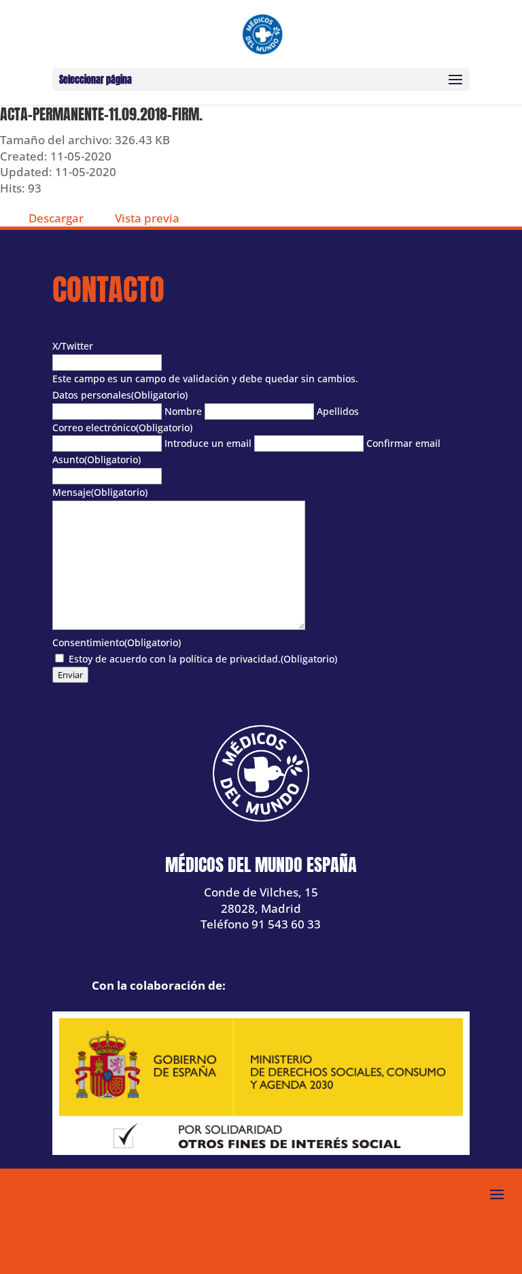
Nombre (183, 411)
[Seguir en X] (405, 1251)
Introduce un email (207, 443)
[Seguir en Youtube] (436, 1251)
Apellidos (338, 411)
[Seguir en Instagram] (468, 1251)
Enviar (70, 675)
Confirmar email (403, 443)
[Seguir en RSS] (499, 1251)
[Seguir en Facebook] (374, 1251)
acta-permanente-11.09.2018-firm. (101, 114)
